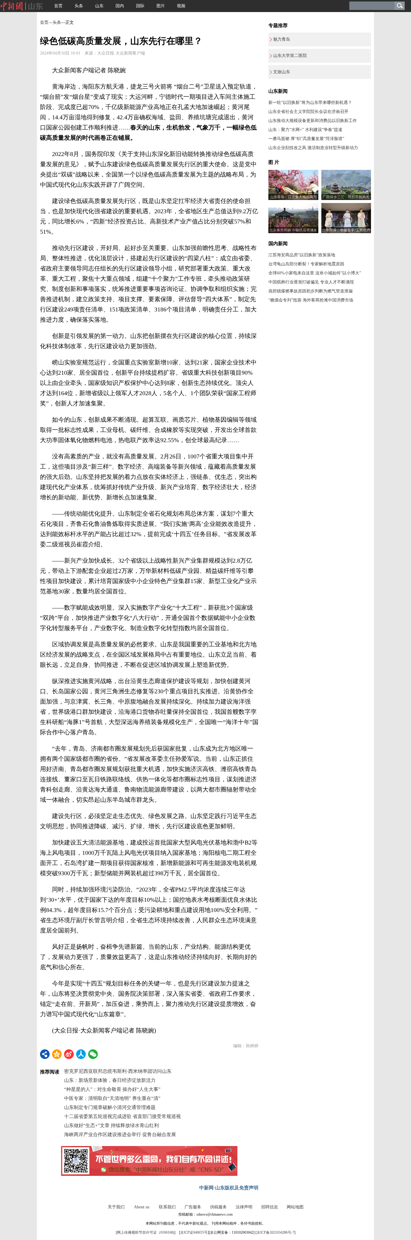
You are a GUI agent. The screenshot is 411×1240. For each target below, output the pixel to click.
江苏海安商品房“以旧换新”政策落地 (301, 255)
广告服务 (192, 1207)
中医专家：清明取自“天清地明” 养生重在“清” (112, 1098)
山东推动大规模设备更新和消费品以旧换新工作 (312, 120)
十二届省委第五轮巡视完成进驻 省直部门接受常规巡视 (122, 1116)
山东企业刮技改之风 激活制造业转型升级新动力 (313, 147)
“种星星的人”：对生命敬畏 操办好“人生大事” (112, 1089)
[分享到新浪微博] (69, 1054)
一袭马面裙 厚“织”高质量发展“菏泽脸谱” (306, 138)
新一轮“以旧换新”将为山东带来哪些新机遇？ (310, 102)
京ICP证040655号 (194, 1232)
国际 (140, 6)
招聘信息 (269, 1207)
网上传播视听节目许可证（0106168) (145, 1232)
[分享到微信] (93, 1054)
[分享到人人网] (81, 1054)
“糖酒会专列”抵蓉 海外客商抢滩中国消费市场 (310, 300)
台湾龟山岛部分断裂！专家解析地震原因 (306, 264)
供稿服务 (218, 1207)
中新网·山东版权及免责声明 (228, 1187)
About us (141, 1207)
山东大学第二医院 (290, 55)
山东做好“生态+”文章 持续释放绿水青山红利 (111, 1125)
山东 (99, 6)
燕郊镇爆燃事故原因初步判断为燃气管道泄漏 (310, 291)
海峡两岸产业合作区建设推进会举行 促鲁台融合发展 (120, 1134)
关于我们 (116, 1207)
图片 (160, 6)
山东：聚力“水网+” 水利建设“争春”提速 (305, 129)
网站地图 (295, 1207)
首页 (58, 6)
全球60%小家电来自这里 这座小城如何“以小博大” (314, 273)
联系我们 (167, 1207)
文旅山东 (281, 72)
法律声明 (244, 1207)
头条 (79, 6)
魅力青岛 (281, 39)
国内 (120, 6)
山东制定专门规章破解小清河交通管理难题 (110, 1107)
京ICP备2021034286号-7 (275, 1232)
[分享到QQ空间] (57, 1054)
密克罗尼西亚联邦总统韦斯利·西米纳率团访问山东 (118, 1071)
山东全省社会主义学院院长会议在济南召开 (308, 111)
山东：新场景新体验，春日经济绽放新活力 (110, 1080)
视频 (181, 6)
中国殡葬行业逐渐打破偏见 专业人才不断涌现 (311, 282)
